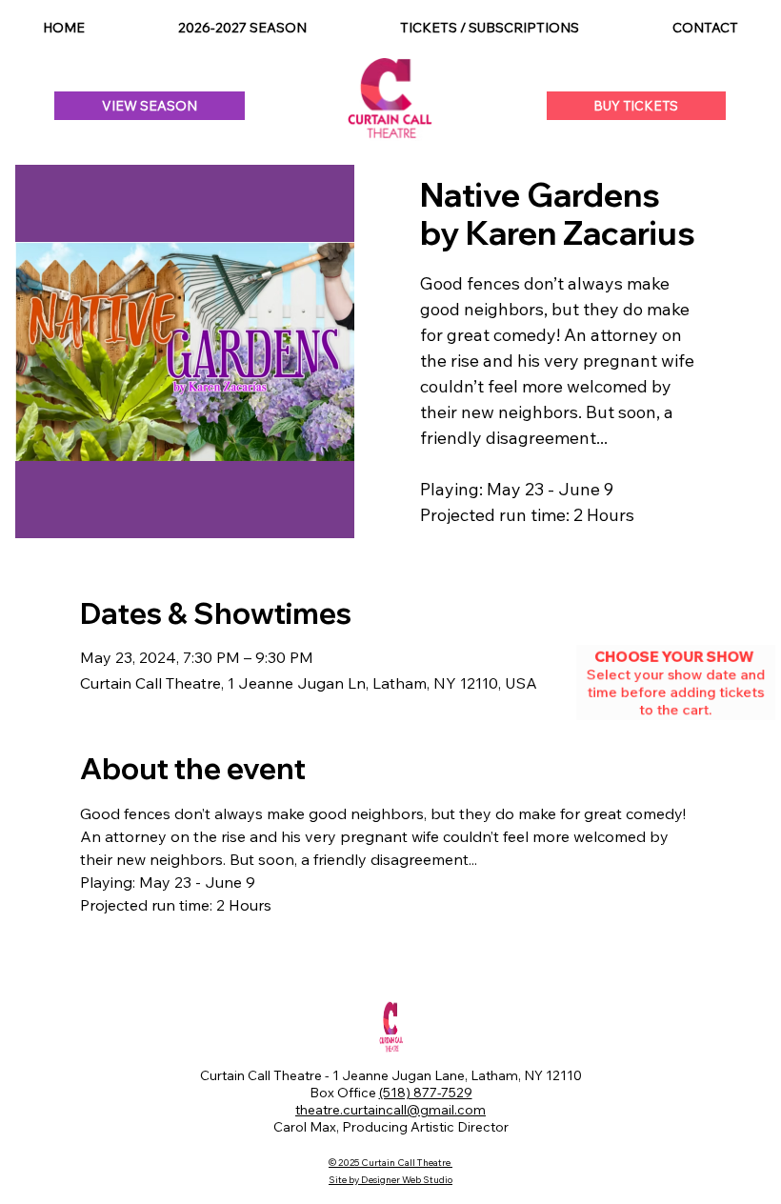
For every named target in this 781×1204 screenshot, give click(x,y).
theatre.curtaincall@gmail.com (390, 1109)
